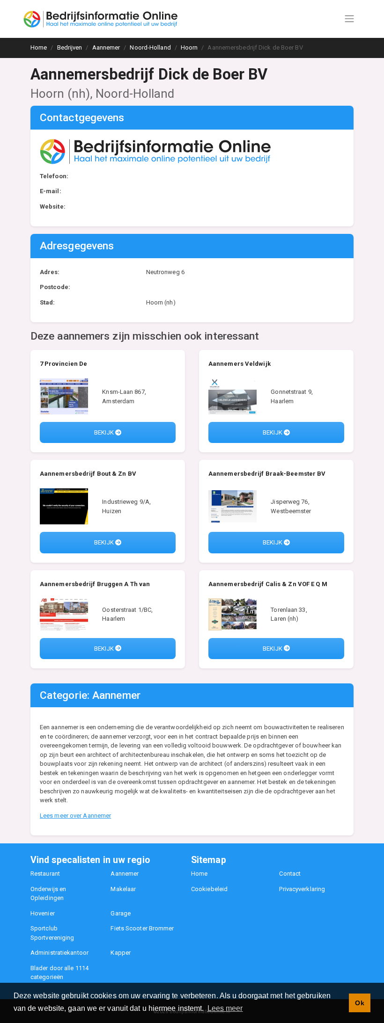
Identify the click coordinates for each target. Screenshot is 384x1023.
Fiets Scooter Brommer (142, 928)
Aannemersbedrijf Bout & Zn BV (88, 473)
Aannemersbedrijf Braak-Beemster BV (266, 473)
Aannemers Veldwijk (239, 363)
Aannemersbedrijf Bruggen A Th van (95, 584)
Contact (290, 873)
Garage (121, 913)
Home (199, 873)
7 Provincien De (64, 363)
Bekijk (104, 432)
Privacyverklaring (302, 888)
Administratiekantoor (59, 952)
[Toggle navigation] (349, 18)
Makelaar (123, 888)
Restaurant (45, 873)
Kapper (121, 952)
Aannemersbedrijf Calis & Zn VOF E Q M (267, 584)
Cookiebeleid (209, 888)
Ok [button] (359, 1003)
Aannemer (125, 873)
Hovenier (42, 913)
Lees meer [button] (225, 1008)
